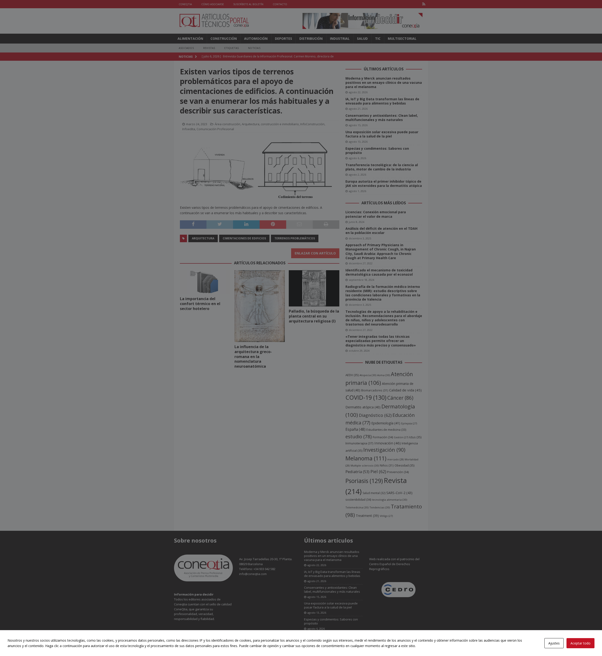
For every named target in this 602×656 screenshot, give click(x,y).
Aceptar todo (580, 643)
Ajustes (554, 643)
